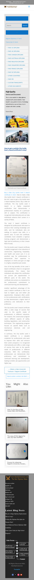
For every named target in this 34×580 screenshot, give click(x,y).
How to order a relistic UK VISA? (18, 376)
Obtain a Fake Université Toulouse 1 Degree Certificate (17, 370)
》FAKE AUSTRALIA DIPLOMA (16, 58)
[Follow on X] (16, 575)
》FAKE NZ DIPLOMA (13, 72)
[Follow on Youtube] (21, 575)
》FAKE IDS (10, 79)
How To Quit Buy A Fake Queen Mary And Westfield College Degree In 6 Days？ (16, 410)
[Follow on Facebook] (13, 575)
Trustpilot (17, 569)
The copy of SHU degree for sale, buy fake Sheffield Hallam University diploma (16, 436)
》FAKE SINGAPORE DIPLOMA (16, 65)
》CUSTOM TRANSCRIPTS (15, 82)
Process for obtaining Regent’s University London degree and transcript (16, 463)
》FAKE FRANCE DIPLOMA (15, 69)
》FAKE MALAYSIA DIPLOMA (15, 62)
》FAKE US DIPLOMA (13, 48)
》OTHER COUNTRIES (13, 76)
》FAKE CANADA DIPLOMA (15, 55)
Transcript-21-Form (12, 42)
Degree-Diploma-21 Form (14, 38)
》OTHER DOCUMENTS (14, 86)
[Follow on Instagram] (18, 575)
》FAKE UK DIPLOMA (13, 51)
